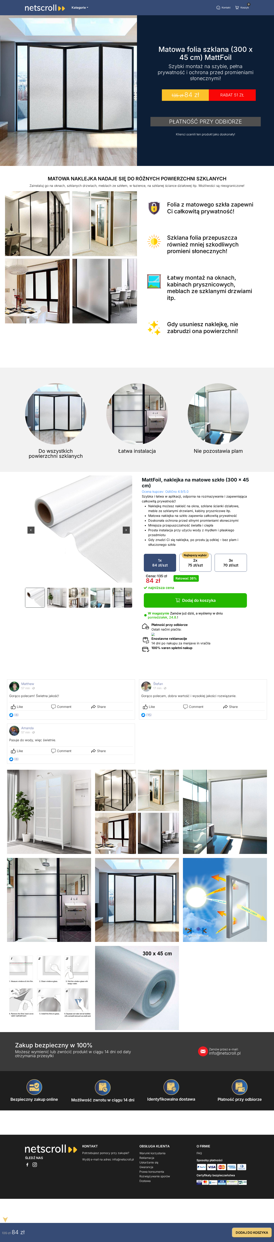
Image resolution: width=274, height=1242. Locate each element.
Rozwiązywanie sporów (154, 1176)
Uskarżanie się (148, 1162)
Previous (31, 532)
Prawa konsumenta (151, 1171)
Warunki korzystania (152, 1153)
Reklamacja (146, 1157)
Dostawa (145, 1181)
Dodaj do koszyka (199, 600)
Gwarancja (146, 1167)
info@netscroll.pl (225, 1052)
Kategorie (79, 7)
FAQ (199, 1153)
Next (126, 532)
